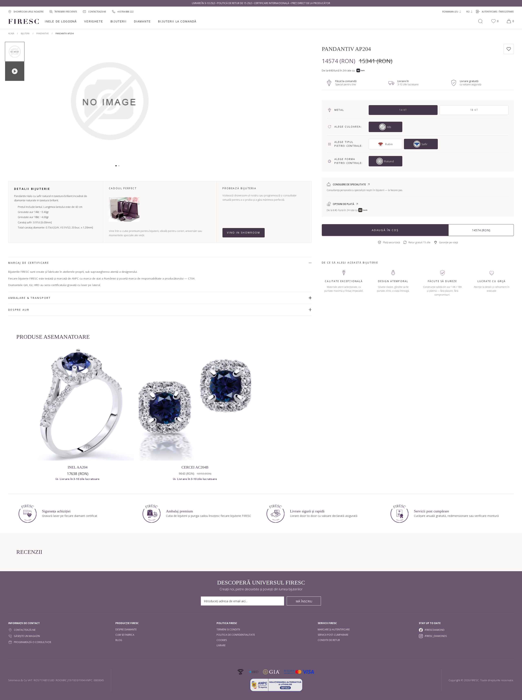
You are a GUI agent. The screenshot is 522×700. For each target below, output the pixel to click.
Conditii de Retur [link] (329, 640)
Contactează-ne (24, 630)
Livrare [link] (221, 645)
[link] (123, 11)
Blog (118, 640)
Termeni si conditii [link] (228, 629)
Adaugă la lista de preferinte (509, 49)
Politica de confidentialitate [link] (236, 635)
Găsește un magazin (27, 636)
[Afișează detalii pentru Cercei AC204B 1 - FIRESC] (195, 404)
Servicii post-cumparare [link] (333, 635)
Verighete (93, 21)
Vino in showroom (243, 232)
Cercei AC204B (194, 467)
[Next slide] (183, 103)
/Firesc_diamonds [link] (436, 636)
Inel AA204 (77, 467)
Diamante (142, 21)
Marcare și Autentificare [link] (334, 629)
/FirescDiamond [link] (435, 630)
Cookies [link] (222, 640)
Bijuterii (119, 21)
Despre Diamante (126, 629)
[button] (116, 165)
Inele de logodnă (61, 21)
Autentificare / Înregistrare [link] (498, 11)
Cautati (480, 21)
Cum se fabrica (124, 635)
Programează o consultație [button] (32, 642)
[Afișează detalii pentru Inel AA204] (77, 404)
